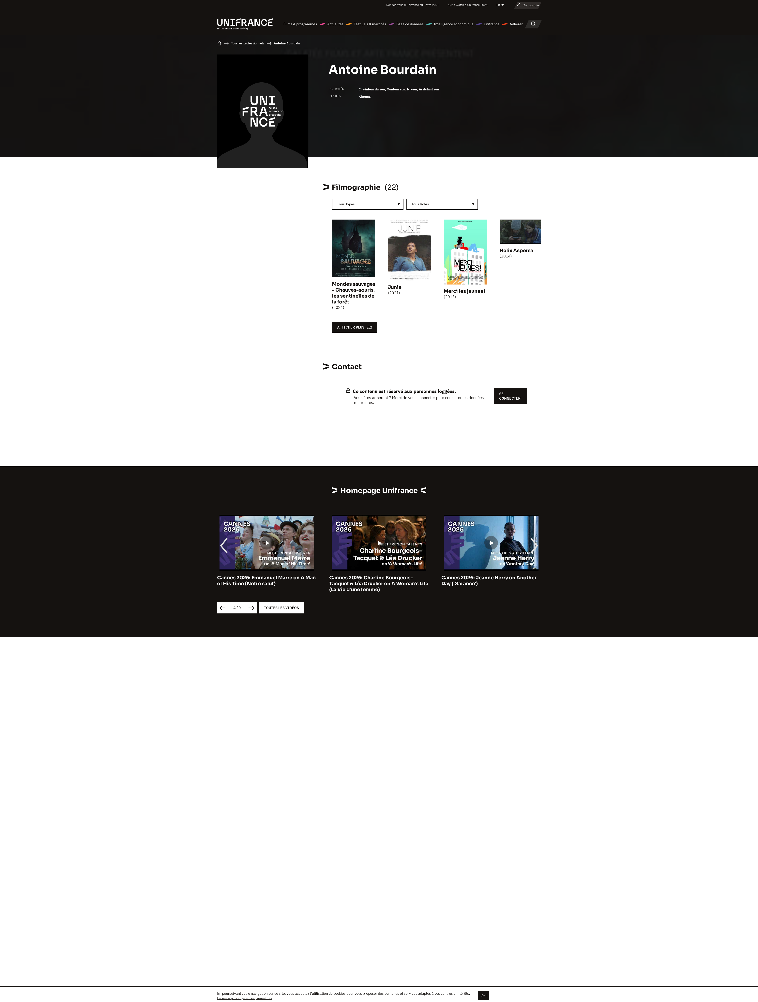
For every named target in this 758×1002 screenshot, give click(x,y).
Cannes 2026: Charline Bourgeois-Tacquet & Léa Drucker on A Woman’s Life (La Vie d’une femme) (266, 584)
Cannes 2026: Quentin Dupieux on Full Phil (487, 581)
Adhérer (516, 24)
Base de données (410, 24)
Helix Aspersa (516, 251)
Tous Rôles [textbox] (420, 204)
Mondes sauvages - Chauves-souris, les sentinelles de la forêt (353, 293)
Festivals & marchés (370, 24)
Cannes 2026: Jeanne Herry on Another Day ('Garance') (376, 581)
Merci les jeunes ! (465, 291)
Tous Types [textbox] (346, 204)
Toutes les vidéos (281, 608)
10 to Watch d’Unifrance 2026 (468, 5)
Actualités (335, 24)
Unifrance (491, 24)
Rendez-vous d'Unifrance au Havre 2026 (412, 5)
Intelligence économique (454, 24)
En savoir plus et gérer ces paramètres (244, 998)
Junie (395, 287)
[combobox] (367, 204)
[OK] (484, 995)
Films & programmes (300, 24)
